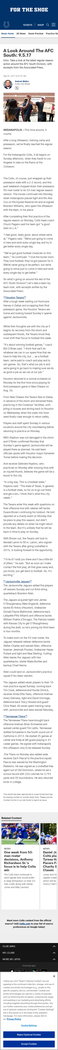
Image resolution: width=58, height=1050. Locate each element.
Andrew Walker (22, 81)
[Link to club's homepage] (6, 23)
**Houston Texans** (14, 297)
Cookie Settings (29, 1025)
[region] (29, 1011)
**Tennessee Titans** (15, 716)
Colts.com (24, 923)
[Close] (54, 976)
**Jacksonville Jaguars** (17, 581)
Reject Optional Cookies (29, 1034)
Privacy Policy (14, 1019)
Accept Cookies (29, 1044)
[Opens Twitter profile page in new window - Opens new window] (17, 88)
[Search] (47, 25)
